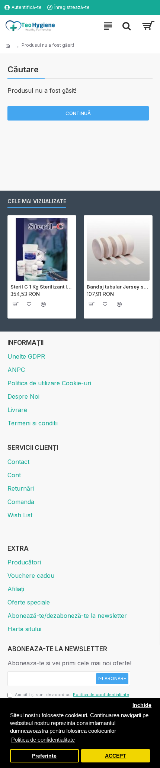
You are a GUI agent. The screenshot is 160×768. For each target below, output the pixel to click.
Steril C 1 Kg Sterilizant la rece (41, 287)
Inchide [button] (141, 705)
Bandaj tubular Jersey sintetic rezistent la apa (118, 287)
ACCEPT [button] (115, 756)
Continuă (78, 113)
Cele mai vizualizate (36, 201)
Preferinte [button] (44, 756)
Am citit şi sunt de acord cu (72, 694)
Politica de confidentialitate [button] (43, 739)
